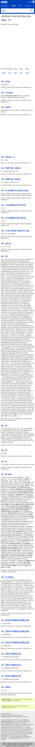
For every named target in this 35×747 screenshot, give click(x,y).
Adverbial (4, 344)
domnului (16, 657)
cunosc (19, 193)
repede (15, 288)
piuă (26, 69)
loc (13, 348)
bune (2, 332)
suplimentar (29, 503)
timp (16, 259)
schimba (4, 511)
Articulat (5, 358)
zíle (33, 464)
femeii (31, 375)
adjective (23, 324)
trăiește (20, 389)
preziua (8, 605)
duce (6, 315)
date (20, 375)
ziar (5, 607)
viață (11, 315)
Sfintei (9, 439)
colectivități (7, 531)
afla (2, 545)
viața (27, 548)
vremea (4, 562)
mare (12, 329)
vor (6, 370)
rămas (22, 322)
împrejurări (13, 553)
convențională (17, 341)
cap (6, 298)
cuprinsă (31, 337)
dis (20, 297)
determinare (20, 358)
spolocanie (7, 623)
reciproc (7, 195)
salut (9, 317)
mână (24, 390)
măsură (10, 341)
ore (13, 264)
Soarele (21, 261)
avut (8, 533)
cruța (20, 548)
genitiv (28, 358)
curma (3, 395)
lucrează (13, 437)
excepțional (27, 336)
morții (2, 370)
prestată (22, 503)
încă (32, 486)
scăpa (14, 547)
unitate (3, 341)
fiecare (3, 275)
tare (13, 557)
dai (12, 590)
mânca (30, 553)
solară (26, 263)
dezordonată (17, 315)
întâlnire (16, 317)
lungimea (14, 271)
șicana (25, 95)
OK (28, 745)
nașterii (19, 377)
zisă (9, 73)
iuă (15, 69)
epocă (13, 409)
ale (26, 268)
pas (19, 392)
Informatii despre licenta (20, 716)
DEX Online (4, 735)
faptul (20, 489)
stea (21, 592)
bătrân (16, 412)
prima (6, 373)
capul (11, 402)
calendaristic (12, 371)
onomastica (16, 380)
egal (20, 523)
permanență (29, 494)
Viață (2, 382)
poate (13, 356)
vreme (18, 428)
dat (14, 383)
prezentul (17, 365)
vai (6, 402)
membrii (29, 530)
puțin (6, 293)
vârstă (11, 412)
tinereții (22, 409)
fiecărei (14, 373)
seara (2, 309)
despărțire (27, 317)
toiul (22, 491)
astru (32, 268)
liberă (3, 501)
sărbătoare (5, 435)
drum (30, 354)
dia (5, 592)
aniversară (7, 377)
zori (17, 171)
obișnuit (14, 275)
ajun (16, 605)
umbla (18, 346)
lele (28, 440)
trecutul (17, 366)
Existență (11, 538)
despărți (8, 518)
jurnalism (7, 609)
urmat (10, 358)
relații (23, 195)
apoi (15, 368)
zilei (15, 300)
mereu (12, 309)
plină (26, 310)
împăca (11, 542)
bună (30, 319)
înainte (11, 293)
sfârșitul (4, 514)
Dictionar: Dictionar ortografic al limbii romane (16, 211)
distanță (3, 356)
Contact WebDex (6, 713)
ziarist (13, 609)
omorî (22, 395)
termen (3, 285)
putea (30, 552)
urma (18, 552)
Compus (4, 337)
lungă (22, 598)
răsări (17, 110)
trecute (3, 605)
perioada (26, 363)
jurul (11, 266)
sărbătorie (30, 435)
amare (10, 95)
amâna (13, 334)
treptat (3, 283)
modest (7, 390)
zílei (27, 464)
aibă (24, 533)
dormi (26, 314)
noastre (3, 564)
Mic (32, 409)
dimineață (30, 293)
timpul (14, 261)
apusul (3, 261)
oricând (20, 290)
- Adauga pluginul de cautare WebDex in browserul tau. (15, 706)
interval (31, 263)
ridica (20, 394)
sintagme (7, 348)
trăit (7, 383)
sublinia (3, 271)
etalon (6, 342)
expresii (22, 595)
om (7, 246)
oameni (8, 193)
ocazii (29, 334)
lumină (21, 263)
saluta (19, 320)
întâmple (24, 361)
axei (15, 266)
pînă (16, 597)
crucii (28, 437)
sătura (22, 399)
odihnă (12, 303)
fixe (23, 375)
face (24, 110)
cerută (13, 278)
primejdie (4, 392)
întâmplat (5, 361)
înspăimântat (11, 394)
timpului (22, 349)
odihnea (31, 346)
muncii (16, 530)
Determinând (7, 269)
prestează (15, 351)
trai (13, 382)
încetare (3, 303)
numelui (4, 380)
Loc (32, 271)
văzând (21, 288)
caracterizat (15, 559)
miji (16, 504)
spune (3, 389)
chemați (11, 370)
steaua (26, 592)
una (13, 327)
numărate (18, 531)
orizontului (10, 263)
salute (3, 195)
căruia (3, 351)
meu (15, 402)
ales (27, 557)
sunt (18, 195)
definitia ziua (27, 87)
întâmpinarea (8, 657)
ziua (16, 24)
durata (8, 271)
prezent (20, 562)
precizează (22, 407)
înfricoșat (4, 394)
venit (29, 439)
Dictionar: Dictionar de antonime (11, 87)
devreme (15, 297)
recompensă (5, 503)
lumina (3, 112)
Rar (20, 412)
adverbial (4, 302)
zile (7, 95)
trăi (30, 330)
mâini (27, 543)
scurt (14, 486)
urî (25, 397)
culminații (14, 268)
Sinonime (28, 6)
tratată (3, 553)
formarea (4, 593)
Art (23, 565)
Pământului (4, 266)
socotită (8, 353)
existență (8, 382)
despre (25, 292)
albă (5, 310)
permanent (12, 354)
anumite (24, 559)
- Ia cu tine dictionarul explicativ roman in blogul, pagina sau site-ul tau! (17, 700)
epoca (3, 365)
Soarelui (8, 261)
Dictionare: (4, 6)
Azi (2, 437)
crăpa (6, 504)
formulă (3, 317)
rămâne (26, 261)
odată (23, 327)
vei (7, 385)
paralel (3, 595)
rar (17, 273)
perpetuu (11, 281)
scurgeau (4, 442)
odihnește (20, 501)
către (30, 292)
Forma (9, 592)
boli (25, 552)
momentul (24, 359)
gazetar (21, 609)
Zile (13, 531)
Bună (24, 315)
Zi (26, 278)
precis (8, 285)
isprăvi (5, 397)
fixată (18, 479)
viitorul (3, 366)
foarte (10, 297)
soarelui (3, 479)
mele (24, 400)
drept (2, 342)
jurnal (12, 607)
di (22, 590)
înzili (7, 598)
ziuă (21, 73)
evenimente (4, 560)
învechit (13, 414)
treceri (26, 525)
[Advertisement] (17, 45)
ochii (27, 288)
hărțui (9, 97)
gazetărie (4, 610)
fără (17, 278)
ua (25, 428)
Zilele (18, 409)
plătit (2, 602)
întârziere (21, 278)
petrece (13, 314)
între (24, 259)
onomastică (4, 434)
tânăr (8, 411)
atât (23, 193)
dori (17, 319)
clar (9, 325)
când (8, 501)
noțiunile (15, 269)
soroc (7, 363)
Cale (28, 496)
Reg (25, 290)
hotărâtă (29, 428)
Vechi (12, 411)
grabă (13, 234)
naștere (30, 377)
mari (22, 334)
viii (31, 368)
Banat (3, 604)
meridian (22, 526)
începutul (22, 514)
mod (21, 336)
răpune (29, 394)
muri (19, 397)
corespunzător (19, 264)
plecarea (24, 285)
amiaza (4, 492)
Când (11, 434)
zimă (3, 73)
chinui (9, 557)
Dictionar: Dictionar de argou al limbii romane (16, 100)
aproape (23, 545)
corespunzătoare (6, 521)
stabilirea (17, 342)
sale (18, 266)
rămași (16, 519)
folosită (29, 513)
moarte (11, 392)
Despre (13, 487)
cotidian (20, 602)
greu (28, 389)
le (32, 269)
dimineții (10, 514)
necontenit (4, 281)
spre (25, 293)
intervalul (10, 523)
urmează (14, 361)
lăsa (29, 332)
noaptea (4, 84)
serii (27, 514)
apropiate (28, 195)
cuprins (20, 259)
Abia (18, 387)
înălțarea (4, 439)
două (9, 268)
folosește (26, 593)
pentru (28, 269)
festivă (31, 434)
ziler (17, 600)
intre (5, 268)
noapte (26, 300)
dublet (12, 593)
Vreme (8, 409)
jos (25, 498)
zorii (26, 489)
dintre (16, 477)
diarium (24, 607)
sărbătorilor (4, 375)
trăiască (23, 383)
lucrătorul (8, 351)
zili (2, 598)
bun (25, 322)
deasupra (4, 263)
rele (22, 414)
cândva (28, 327)
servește (29, 341)
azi (19, 283)
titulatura (26, 373)
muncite (22, 353)
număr (3, 528)
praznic (20, 435)
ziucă (27, 73)
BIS (21, 437)
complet (19, 310)
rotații (30, 264)
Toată (2, 307)
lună (23, 269)
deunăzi (12, 604)
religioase (4, 368)
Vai (15, 400)
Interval (10, 259)
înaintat (20, 411)
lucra (4, 314)
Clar (13, 508)
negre (30, 555)
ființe (21, 538)
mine (2, 404)
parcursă (19, 498)
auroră (6, 171)
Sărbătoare (7, 583)
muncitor (31, 600)
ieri (12, 366)
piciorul (31, 356)
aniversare (5, 378)
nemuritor (4, 414)
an (19, 269)
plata (4, 353)
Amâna (18, 285)
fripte (15, 95)
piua (21, 69)
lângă (17, 324)
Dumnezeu (27, 370)
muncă (26, 339)
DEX (20, 6)
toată (23, 273)
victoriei (18, 535)
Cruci (13, 439)
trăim (11, 365)
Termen (26, 582)
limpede (4, 325)
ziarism (29, 607)
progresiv (28, 281)
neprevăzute (21, 553)
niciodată (27, 305)
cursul (11, 300)
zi (4, 160)
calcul (3, 349)
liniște (11, 442)
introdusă (4, 359)
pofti (22, 319)
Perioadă (24, 519)
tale (30, 400)
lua (5, 322)
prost (25, 389)
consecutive (5, 526)
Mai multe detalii (21, 746)
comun (20, 275)
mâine (24, 283)
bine (26, 542)
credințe (29, 366)
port (2, 592)
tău (23, 402)
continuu (14, 97)
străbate (18, 356)
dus (31, 592)
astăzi (19, 363)
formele (12, 344)
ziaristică (28, 609)
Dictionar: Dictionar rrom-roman (11, 115)
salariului (23, 342)
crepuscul (12, 171)
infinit (14, 285)
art (27, 432)
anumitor (15, 375)
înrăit (29, 414)
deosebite (4, 336)
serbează (18, 434)
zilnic (2, 276)
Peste (3, 300)
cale (22, 354)
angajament (5, 354)
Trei (19, 271)
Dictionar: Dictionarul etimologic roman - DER (16, 613)
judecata (18, 370)
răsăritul (29, 259)
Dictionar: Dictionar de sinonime (11, 174)
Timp (5, 585)
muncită (27, 499)
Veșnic (24, 412)
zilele (11, 273)
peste (27, 479)
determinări (11, 407)
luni (22, 271)
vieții (14, 387)
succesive (21, 268)
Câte (28, 383)
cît (7, 587)
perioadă (18, 337)
